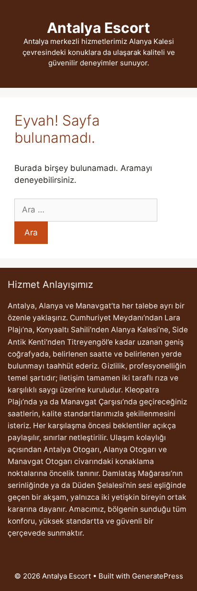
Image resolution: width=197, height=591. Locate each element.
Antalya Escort (98, 27)
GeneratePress (157, 575)
